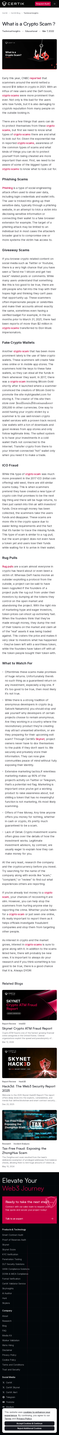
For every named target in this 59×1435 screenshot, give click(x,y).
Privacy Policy (9, 1355)
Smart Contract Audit (12, 1235)
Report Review (9, 1024)
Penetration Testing (12, 1259)
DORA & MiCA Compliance (15, 1273)
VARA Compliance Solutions (16, 1269)
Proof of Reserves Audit (14, 1239)
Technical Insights (31, 13)
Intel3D (22, 1024)
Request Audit (43, 4)
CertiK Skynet (13, 1387)
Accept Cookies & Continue (29, 1423)
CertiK (5, 13)
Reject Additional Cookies (29, 1428)
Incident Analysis (22, 1144)
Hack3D (22, 1081)
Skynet (40, 739)
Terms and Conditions (13, 1364)
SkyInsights (8, 1288)
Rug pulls (7, 566)
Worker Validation (10, 1340)
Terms (8, 1418)
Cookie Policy (9, 1359)
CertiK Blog (15, 13)
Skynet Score (9, 1249)
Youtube (10, 1402)
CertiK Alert (11, 1392)
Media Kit (7, 1335)
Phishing (7, 188)
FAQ (4, 1330)
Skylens (6, 1303)
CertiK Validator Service (14, 1283)
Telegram (10, 1397)
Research (6, 1144)
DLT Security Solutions (13, 1264)
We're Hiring (8, 1345)
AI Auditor (7, 1293)
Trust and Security (11, 1369)
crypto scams (10, 95)
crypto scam (21, 351)
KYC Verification (10, 1254)
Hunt (4, 1298)
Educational (31, 31)
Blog (4, 1325)
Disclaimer (7, 1350)
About (5, 1316)
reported (35, 78)
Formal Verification (11, 1278)
